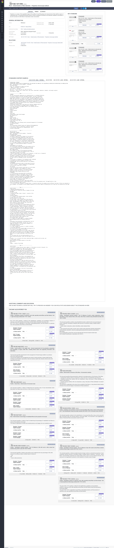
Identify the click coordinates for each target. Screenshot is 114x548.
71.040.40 (40, 474)
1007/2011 (90, 473)
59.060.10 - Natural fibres (26, 26)
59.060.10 (27, 8)
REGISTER (109, 1)
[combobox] (83, 43)
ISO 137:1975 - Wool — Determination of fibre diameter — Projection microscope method (39, 37)
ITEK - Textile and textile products (28, 29)
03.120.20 (35, 376)
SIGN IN (103, 1)
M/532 (95, 473)
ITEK (32, 8)
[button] (76, 8)
